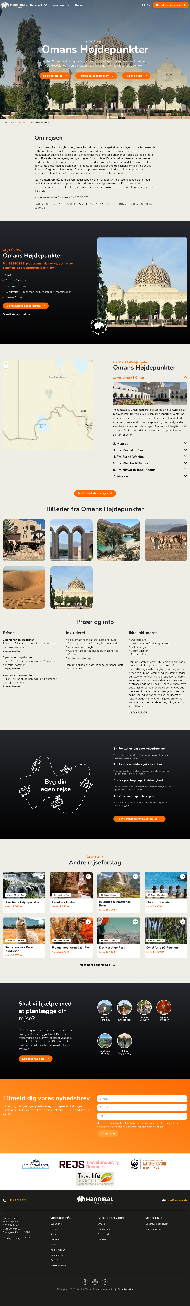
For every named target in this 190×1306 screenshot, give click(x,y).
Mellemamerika (58, 1265)
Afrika (53, 1244)
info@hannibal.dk (177, 1200)
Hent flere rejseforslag (95, 965)
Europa (54, 1229)
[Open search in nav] (143, 5)
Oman (24, 122)
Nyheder (102, 1239)
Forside (16, 122)
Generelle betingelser (156, 1224)
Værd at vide (104, 1229)
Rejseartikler (104, 1234)
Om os (79, 5)
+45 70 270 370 (17, 1200)
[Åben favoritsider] (148, 5)
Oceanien (55, 1260)
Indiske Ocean (57, 1249)
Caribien (54, 1239)
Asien (53, 1234)
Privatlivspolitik (125, 1289)
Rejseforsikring (153, 1229)
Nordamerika (57, 1255)
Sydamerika (56, 1224)
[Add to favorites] (41, 876)
